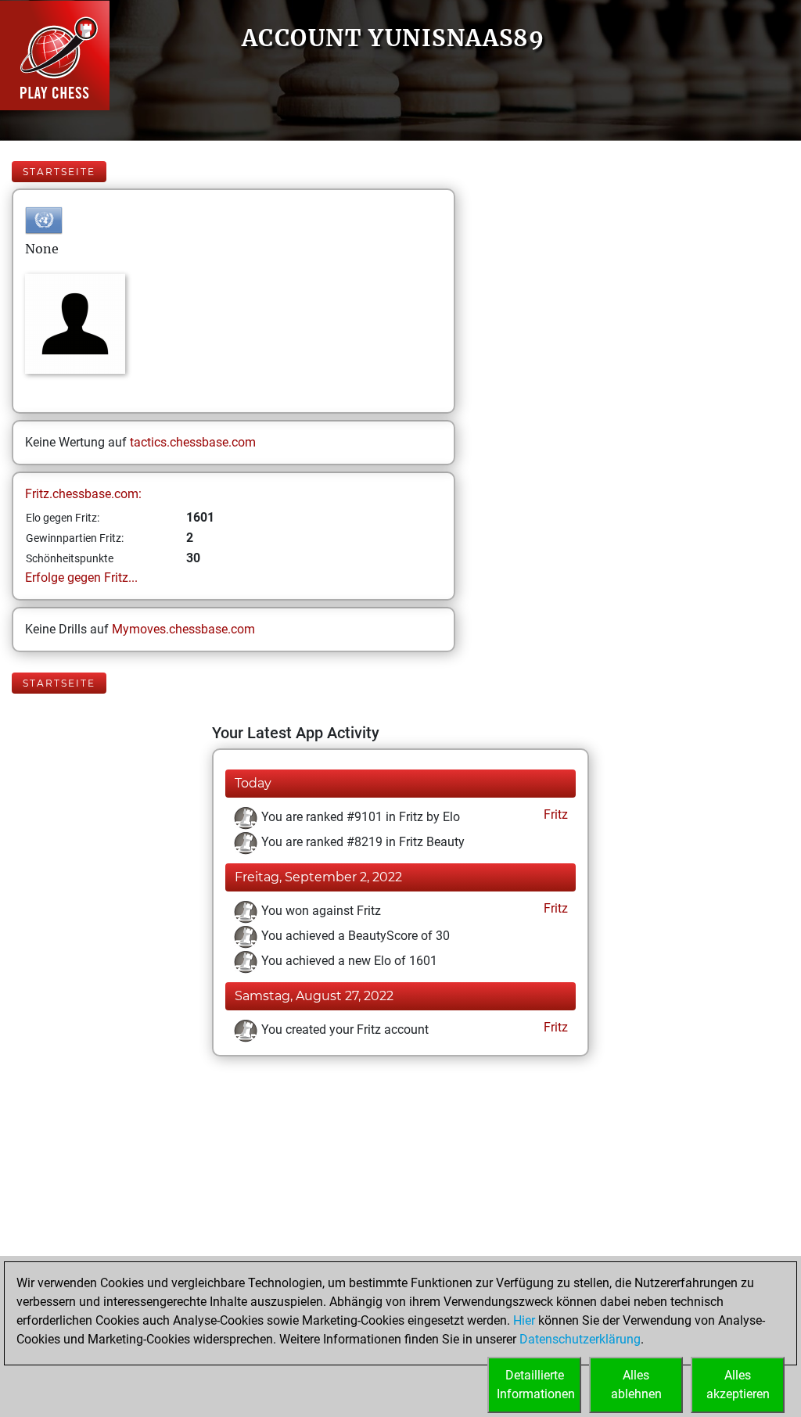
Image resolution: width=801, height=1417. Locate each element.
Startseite (59, 172)
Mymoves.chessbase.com (183, 629)
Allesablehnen (636, 1384)
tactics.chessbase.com (193, 442)
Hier (524, 1320)
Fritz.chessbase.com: (83, 493)
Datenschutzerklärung (580, 1339)
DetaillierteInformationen (536, 1384)
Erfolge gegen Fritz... (81, 577)
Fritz (554, 814)
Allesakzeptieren (738, 1384)
